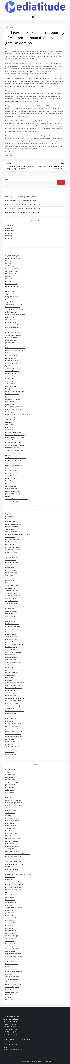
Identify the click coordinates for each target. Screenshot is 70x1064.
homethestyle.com (11, 583)
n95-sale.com (9, 808)
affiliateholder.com (11, 501)
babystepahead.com (12, 473)
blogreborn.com (10, 810)
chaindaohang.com (11, 869)
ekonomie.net (9, 974)
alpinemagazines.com (12, 846)
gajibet (5, 1047)
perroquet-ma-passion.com (14, 731)
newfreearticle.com (11, 358)
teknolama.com (10, 340)
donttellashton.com (11, 271)
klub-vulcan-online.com (13, 652)
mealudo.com (9, 401)
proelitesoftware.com (12, 642)
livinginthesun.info (11, 297)
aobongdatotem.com (12, 532)
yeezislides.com (10, 529)
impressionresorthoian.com (14, 432)
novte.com (8, 879)
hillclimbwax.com (11, 481)
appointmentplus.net (12, 977)
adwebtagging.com (11, 468)
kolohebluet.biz (10, 920)
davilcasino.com (10, 570)
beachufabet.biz (10, 713)
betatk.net (8, 994)
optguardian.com (11, 565)
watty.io (7, 294)
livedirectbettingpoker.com (14, 407)
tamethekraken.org (11, 672)
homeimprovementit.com (13, 519)
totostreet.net (9, 567)
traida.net (8, 892)
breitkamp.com (10, 654)
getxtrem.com (9, 381)
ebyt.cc (7, 866)
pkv (4, 1021)
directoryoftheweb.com (12, 268)
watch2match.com (11, 948)
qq (6, 243)
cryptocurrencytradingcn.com (15, 453)
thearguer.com (10, 389)
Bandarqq (8, 155)
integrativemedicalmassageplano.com (18, 414)
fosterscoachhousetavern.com (15, 348)
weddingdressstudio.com (13, 907)
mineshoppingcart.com (13, 544)
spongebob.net (10, 320)
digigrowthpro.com (11, 772)
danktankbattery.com (12, 399)
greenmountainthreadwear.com (16, 445)
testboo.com (9, 905)
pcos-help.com (10, 785)
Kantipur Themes (45, 1061)
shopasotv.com (10, 966)
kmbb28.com (9, 744)
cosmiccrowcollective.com (14, 309)
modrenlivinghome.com (13, 734)
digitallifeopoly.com (11, 555)
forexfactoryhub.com (12, 820)
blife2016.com (9, 680)
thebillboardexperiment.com (14, 711)
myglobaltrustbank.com (13, 954)
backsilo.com (9, 427)
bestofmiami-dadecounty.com (15, 539)
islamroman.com (11, 833)
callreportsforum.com (12, 747)
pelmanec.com (10, 263)
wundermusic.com (11, 590)
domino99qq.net (10, 266)
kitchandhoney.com (12, 895)
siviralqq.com (9, 430)
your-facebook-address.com (14, 729)
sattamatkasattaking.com (14, 706)
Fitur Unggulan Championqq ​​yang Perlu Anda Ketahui (23, 208)
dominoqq (8, 233)
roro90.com (9, 276)
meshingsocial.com (11, 386)
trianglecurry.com (11, 693)
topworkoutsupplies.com (13, 547)
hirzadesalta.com (11, 552)
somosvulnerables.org (12, 662)
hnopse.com (9, 483)
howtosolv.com (10, 900)
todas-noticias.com (11, 286)
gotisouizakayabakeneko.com (15, 314)
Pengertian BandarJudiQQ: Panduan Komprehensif (22, 212)
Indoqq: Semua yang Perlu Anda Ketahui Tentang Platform (24, 204)
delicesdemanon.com (12, 902)
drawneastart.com (11, 631)
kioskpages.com (10, 690)
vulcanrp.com (9, 849)
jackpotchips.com (11, 639)
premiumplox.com (11, 910)
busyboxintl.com (10, 322)
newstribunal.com (11, 521)
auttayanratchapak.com (13, 325)
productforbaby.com (12, 343)
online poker (9, 225)
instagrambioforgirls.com (13, 373)
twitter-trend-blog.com (12, 851)
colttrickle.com (10, 774)
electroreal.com (10, 537)
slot (10, 1019)
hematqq (6, 1026)
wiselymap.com (10, 815)
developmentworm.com (13, 979)
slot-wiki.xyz (9, 946)
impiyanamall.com (11, 562)
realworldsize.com (11, 337)
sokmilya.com (9, 749)
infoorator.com (10, 877)
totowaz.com (9, 455)
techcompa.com (10, 826)
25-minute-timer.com (12, 596)
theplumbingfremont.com (14, 984)
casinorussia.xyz (10, 930)
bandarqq (8, 236)
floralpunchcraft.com (12, 394)
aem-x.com (9, 575)
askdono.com (9, 795)
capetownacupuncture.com (14, 304)
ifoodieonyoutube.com (12, 542)
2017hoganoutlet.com (12, 261)
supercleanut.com (11, 619)
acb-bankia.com (10, 419)
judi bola (15, 1019)
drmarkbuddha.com (12, 872)
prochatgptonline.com (12, 818)
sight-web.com (10, 828)
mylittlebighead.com (12, 611)
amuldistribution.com (12, 585)
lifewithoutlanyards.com (13, 890)
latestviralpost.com (11, 355)
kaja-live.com (9, 823)
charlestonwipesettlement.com (15, 458)
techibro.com (9, 843)
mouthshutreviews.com (13, 550)
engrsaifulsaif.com (11, 601)
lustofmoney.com (11, 488)
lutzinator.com (10, 675)
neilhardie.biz (9, 915)
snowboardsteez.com (12, 371)
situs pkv (6, 1024)
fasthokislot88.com (11, 634)
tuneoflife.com (10, 496)
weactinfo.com (10, 384)
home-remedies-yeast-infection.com (17, 534)
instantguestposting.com (13, 971)
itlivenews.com (10, 982)
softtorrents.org (10, 660)
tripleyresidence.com (12, 657)
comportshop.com (11, 961)
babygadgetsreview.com (13, 856)
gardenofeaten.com (11, 363)
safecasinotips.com (11, 637)
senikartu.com (10, 289)
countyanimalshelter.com (13, 465)
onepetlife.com (10, 708)
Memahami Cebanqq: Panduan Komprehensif (20, 200)
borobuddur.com (10, 588)
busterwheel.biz (10, 925)
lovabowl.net (9, 516)
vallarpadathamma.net (13, 335)
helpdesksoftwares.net (12, 514)
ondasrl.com (9, 677)
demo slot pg (9, 230)
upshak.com (9, 424)
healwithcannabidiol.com (13, 688)
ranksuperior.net (10, 471)
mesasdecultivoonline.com (14, 350)
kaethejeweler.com (11, 703)
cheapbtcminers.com (12, 603)
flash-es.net (9, 422)
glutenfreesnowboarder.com (14, 683)
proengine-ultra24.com (13, 887)
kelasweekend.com (11, 992)
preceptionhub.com (11, 526)
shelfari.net (9, 928)
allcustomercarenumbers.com (15, 644)
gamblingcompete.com (13, 800)
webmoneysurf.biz (11, 918)
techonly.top (9, 797)
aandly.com (9, 997)
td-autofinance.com (12, 836)
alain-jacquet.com (11, 312)
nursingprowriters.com (13, 442)
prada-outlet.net (10, 769)
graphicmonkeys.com (12, 626)
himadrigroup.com (11, 831)
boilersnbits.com (10, 353)
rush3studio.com (11, 273)
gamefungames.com (12, 593)
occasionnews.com (11, 486)
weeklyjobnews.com (11, 463)
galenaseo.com (10, 951)
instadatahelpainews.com (14, 736)
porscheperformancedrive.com (15, 670)
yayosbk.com (9, 913)
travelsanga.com (10, 969)
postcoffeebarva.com (12, 327)
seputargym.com (10, 560)
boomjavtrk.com (10, 754)
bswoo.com (9, 1000)
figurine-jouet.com (11, 726)
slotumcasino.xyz (11, 933)
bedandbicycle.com (11, 621)
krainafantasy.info (11, 284)
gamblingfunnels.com (12, 782)
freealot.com (9, 613)
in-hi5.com (9, 281)
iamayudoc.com (10, 608)
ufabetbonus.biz (10, 989)
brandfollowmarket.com (13, 460)
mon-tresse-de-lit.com (12, 716)
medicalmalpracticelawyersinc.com (17, 959)
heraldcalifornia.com (12, 624)
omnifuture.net (10, 779)
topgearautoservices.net (13, 724)
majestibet (7, 1044)
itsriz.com (8, 299)
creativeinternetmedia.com (14, 805)
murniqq (13, 1024)
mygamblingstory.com (12, 256)
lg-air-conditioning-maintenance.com (18, 874)
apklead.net (9, 757)
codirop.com (9, 790)
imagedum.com (10, 695)
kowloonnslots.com (11, 841)
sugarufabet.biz (10, 718)
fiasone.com (9, 396)
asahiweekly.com (11, 616)
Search (7, 179)
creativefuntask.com (12, 598)
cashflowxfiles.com (11, 376)
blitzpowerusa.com (11, 360)
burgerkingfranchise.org (13, 332)
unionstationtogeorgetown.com (16, 606)
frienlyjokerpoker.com (12, 838)
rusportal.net (9, 291)
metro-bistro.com (11, 897)
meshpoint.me (10, 317)
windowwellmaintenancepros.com (16, 499)
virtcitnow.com (10, 813)
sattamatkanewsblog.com (14, 450)
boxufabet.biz (9, 721)
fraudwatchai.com (11, 573)
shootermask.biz (10, 923)
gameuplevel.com (11, 580)
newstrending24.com (12, 987)
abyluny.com (9, 752)
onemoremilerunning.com (14, 368)
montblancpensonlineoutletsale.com (17, 854)
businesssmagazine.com (13, 803)
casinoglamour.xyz (11, 936)
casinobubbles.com (11, 557)
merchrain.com (10, 741)
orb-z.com (8, 345)
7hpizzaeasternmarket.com (14, 882)
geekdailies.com (10, 739)
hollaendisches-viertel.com (14, 884)
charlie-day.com (10, 404)
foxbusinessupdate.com (13, 409)
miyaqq (14, 1044)
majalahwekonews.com (13, 258)
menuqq (6, 1016)
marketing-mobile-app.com (14, 391)
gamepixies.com (10, 629)
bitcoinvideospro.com (12, 307)
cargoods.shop (10, 302)
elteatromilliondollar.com (13, 330)
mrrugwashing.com (11, 417)
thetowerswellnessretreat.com (15, 698)
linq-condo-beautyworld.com (14, 864)
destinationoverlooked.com (14, 476)
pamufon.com (10, 667)
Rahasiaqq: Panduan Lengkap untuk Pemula (20, 197)
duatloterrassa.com (11, 665)
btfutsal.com (9, 787)
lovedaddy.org (9, 412)
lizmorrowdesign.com (12, 685)
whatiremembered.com (13, 861)
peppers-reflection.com (13, 494)
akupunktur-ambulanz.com (14, 859)
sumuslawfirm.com (11, 440)
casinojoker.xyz (10, 941)
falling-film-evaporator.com (14, 437)
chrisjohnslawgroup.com (13, 649)
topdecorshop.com (11, 964)
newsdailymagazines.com (13, 524)
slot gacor (8, 228)
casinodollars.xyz (11, 938)
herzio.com (9, 279)
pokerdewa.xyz (10, 943)
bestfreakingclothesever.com (14, 435)
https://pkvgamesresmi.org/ (12, 1049)
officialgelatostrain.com (13, 701)
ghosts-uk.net (10, 792)
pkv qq (13, 1042)
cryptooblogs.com (11, 578)
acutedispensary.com (12, 448)
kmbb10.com (9, 378)
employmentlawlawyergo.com (15, 956)
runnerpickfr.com (11, 777)
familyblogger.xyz (11, 647)
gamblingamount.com (12, 478)
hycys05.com (9, 366)
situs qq (12, 1016)
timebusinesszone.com (13, 491)
